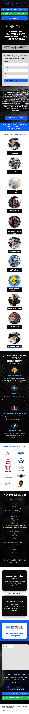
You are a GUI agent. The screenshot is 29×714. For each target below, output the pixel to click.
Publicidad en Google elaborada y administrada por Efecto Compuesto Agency (14, 711)
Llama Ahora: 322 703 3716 (16, 9)
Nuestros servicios (15, 118)
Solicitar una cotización (15, 80)
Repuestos (16, 18)
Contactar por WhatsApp (15, 14)
